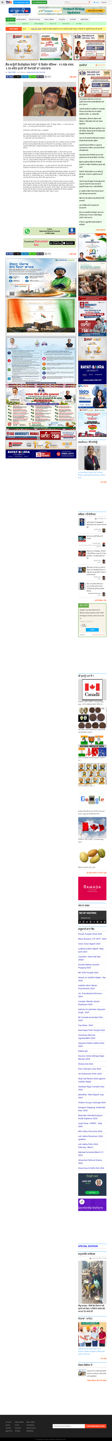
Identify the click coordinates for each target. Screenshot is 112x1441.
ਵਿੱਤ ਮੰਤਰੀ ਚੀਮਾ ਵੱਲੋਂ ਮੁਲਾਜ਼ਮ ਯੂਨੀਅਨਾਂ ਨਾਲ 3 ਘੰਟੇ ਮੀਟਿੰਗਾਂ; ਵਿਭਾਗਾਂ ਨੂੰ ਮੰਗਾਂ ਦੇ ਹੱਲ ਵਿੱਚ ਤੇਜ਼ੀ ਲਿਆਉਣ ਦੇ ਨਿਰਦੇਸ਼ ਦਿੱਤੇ (92, 131)
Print (48, 76)
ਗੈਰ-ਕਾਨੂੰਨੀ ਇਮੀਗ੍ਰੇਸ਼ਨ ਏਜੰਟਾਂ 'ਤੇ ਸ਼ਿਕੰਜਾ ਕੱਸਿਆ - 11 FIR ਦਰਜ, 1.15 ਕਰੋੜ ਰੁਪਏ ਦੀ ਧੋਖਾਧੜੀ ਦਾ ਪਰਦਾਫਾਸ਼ (40, 66)
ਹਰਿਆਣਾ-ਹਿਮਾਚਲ (34, 19)
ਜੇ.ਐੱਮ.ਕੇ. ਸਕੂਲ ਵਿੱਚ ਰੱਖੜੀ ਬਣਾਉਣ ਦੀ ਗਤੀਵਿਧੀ (90, 223)
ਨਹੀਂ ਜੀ (84, 626)
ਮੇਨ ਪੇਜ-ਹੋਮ (10, 19)
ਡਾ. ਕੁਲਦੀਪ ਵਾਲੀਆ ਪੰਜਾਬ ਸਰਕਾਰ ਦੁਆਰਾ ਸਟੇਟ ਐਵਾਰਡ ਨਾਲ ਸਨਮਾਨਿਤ (91, 192)
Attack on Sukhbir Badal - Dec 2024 (92, 979)
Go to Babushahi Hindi (39, 2)
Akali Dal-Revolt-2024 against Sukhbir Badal (91, 1080)
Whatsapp (32, 76)
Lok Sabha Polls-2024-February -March (88, 1146)
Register (104, 2)
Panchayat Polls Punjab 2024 (91, 1030)
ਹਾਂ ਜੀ (83, 624)
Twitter (17, 76)
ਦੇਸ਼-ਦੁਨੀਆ (62, 19)
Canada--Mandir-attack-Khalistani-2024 (89, 1003)
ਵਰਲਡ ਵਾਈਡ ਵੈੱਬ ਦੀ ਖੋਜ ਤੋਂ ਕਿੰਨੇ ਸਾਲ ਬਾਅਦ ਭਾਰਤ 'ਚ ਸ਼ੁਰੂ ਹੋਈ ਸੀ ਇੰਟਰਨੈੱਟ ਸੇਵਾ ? (91, 812)
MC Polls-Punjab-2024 (88, 972)
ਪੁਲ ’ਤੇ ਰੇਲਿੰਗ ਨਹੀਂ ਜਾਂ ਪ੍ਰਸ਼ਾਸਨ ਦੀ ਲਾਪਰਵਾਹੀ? (89, 206)
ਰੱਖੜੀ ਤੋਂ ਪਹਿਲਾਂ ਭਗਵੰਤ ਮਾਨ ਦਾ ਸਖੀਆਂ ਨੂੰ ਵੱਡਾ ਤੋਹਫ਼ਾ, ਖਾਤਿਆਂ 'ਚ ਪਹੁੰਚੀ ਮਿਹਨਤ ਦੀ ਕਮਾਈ (91, 174)
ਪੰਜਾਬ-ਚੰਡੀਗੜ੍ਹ (30, 1425)
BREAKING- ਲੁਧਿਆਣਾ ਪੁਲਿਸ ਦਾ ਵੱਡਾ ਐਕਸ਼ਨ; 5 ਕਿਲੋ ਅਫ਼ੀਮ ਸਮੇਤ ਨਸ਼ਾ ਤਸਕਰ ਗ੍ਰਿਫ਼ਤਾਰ (91, 121)
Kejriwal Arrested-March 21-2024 (91, 1153)
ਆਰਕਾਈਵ (8, 1428)
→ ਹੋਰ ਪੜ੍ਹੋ (102, 482)
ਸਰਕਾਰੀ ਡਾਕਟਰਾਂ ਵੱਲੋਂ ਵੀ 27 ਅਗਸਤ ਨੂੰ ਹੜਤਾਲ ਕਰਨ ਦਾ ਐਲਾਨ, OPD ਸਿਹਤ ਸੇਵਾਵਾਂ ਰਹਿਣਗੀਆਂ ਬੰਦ (92, 147)
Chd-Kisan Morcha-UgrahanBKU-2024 (87, 1036)
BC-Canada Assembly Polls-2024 (90, 1019)
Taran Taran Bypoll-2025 (89, 943)
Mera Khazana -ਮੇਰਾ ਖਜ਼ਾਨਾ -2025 (92, 939)
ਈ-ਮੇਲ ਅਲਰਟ (12, 24)
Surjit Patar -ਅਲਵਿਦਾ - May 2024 (90, 1125)
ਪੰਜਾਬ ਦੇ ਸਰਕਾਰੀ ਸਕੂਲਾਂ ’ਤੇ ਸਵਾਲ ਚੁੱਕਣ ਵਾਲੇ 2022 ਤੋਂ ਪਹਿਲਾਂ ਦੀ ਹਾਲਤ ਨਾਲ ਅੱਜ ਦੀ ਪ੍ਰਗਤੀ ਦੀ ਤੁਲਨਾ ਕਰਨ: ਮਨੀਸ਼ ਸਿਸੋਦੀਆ (92, 184)
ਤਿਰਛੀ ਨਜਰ (25, 24)
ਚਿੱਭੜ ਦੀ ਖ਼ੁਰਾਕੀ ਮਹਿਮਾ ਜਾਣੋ (86, 867)
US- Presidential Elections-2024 (90, 995)
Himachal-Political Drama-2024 (90, 1161)
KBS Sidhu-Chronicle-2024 (90, 1131)
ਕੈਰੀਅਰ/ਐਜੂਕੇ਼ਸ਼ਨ (39, 24)
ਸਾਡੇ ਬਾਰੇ (8, 1425)
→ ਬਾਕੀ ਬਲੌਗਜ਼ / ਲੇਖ (99, 600)
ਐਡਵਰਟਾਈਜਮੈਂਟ (19, 1422)
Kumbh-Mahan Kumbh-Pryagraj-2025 (89, 966)
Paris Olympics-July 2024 (89, 1068)
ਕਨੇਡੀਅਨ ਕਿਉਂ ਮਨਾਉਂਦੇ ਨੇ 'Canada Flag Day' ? (90, 840)
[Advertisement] (49, 209)
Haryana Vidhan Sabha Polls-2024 (91, 1044)
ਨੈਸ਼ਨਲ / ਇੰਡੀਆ (49, 19)
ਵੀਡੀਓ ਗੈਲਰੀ (84, 19)
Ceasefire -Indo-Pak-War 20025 (89, 958)
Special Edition (88, 1246)
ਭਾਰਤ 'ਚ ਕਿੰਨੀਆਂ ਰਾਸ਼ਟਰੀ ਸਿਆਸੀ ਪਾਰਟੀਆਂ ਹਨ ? (91, 759)
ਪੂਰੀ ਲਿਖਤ (92, 1192)
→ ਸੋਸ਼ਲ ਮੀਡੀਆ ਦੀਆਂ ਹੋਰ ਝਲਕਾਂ (95, 1380)
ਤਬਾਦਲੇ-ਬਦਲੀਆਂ (21, 19)
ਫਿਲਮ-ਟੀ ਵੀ (53, 24)
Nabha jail (83, 1051)
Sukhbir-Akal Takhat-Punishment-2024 (87, 987)
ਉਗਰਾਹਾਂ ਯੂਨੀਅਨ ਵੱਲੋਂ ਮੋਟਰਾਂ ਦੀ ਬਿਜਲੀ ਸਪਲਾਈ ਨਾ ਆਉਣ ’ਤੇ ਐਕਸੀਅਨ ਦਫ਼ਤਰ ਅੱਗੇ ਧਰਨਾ (92, 164)
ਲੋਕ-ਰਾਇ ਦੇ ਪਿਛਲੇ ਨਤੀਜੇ (99, 635)
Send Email (40, 76)
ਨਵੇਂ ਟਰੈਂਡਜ (79, 24)
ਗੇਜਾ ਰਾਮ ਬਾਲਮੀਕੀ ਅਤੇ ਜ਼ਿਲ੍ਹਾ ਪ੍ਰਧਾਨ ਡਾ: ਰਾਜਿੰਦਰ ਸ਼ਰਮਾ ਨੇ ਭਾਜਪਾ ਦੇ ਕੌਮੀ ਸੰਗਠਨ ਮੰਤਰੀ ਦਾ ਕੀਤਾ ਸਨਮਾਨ (91, 215)
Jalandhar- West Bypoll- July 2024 (91, 1096)
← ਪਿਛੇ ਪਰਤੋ (72, 77)
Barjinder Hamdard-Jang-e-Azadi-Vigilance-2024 (90, 1117)
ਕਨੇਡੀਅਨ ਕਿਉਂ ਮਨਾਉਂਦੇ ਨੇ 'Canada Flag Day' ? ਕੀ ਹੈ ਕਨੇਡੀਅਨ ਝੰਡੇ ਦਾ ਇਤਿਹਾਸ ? (90, 703)
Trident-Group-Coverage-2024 (92, 1102)
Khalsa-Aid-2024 (85, 1064)
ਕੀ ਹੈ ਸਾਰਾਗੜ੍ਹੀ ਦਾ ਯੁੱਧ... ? (86, 786)
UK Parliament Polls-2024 (90, 1073)
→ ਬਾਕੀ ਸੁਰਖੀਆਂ (99, 230)
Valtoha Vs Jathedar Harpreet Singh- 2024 (91, 1011)
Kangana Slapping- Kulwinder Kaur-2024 (91, 1109)
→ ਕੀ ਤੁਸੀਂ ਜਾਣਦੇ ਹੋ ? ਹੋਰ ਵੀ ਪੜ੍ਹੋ (95, 873)
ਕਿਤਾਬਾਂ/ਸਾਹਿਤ (66, 24)
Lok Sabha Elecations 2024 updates (90, 1138)
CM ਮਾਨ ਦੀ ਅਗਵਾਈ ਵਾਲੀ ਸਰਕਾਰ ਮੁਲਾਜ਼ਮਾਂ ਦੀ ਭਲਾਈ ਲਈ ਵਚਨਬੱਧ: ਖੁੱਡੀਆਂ (92, 139)
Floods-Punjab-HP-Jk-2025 (90, 934)
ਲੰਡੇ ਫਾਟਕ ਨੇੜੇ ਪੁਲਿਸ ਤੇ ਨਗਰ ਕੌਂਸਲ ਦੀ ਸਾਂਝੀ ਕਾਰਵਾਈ (91, 199)
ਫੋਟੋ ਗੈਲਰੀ (73, 19)
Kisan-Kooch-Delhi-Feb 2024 (91, 1168)
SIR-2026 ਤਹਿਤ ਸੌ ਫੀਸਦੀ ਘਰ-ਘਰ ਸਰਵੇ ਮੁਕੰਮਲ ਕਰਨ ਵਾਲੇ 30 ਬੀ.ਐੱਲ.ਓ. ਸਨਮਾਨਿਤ (91, 156)
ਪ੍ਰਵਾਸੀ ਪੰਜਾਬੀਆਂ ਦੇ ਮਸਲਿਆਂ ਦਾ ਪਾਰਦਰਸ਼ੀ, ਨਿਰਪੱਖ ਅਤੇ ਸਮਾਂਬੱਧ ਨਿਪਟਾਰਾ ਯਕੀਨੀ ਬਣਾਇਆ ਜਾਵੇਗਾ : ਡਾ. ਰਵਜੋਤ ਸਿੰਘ (92, 111)
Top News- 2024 (85, 1025)
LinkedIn (25, 76)
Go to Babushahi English (21, 2)
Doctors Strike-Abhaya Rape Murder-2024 (91, 1057)
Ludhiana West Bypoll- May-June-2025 (91, 950)
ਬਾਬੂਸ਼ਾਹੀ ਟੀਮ (9, 1431)
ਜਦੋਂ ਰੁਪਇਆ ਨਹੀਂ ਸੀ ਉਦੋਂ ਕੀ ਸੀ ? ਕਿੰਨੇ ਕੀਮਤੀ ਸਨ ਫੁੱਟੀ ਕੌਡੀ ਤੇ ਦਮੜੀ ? (91, 731)
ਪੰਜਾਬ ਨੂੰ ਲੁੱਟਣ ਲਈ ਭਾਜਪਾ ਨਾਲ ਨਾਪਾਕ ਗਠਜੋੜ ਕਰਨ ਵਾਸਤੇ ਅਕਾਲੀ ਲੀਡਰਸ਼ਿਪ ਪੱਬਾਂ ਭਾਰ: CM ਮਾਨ (91, 101)
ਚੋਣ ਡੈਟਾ (17, 1425)
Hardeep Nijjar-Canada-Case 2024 (91, 1088)
